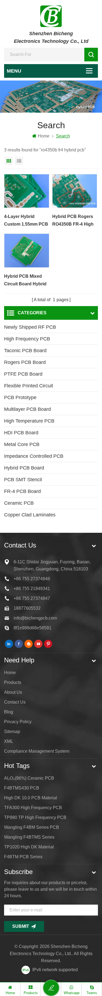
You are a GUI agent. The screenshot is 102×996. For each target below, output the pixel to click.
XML (8, 741)
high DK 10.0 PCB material (30, 797)
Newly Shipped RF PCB (30, 327)
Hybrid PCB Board (24, 468)
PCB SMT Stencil (23, 479)
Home (44, 136)
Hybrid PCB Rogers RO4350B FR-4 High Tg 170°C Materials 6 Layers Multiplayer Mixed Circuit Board (73, 221)
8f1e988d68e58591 (32, 628)
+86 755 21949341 (32, 588)
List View (19, 161)
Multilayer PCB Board (27, 409)
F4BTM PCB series (23, 856)
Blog (8, 712)
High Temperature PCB (29, 421)
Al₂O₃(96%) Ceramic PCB (29, 778)
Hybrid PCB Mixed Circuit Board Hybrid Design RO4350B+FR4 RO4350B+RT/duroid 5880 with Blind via (25, 281)
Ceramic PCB (19, 503)
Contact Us (15, 702)
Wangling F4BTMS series (29, 837)
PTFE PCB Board (23, 374)
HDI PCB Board (21, 432)
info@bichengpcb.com (35, 618)
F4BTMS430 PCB (21, 788)
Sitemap (12, 731)
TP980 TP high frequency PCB (35, 817)
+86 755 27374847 (32, 598)
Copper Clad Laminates (29, 515)
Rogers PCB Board (25, 362)
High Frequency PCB (27, 339)
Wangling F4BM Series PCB (31, 827)
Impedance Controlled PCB (33, 456)
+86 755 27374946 (32, 578)
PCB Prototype (20, 397)
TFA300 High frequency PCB (33, 807)
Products (12, 682)
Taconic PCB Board (25, 350)
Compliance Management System (36, 751)
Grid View (9, 161)
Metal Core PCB (21, 444)
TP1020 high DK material (29, 847)
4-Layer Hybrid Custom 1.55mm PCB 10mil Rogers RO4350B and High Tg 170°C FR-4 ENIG (26, 221)
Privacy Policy (18, 721)
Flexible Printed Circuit (28, 385)
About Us (13, 692)
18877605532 (27, 608)
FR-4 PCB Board (22, 491)
